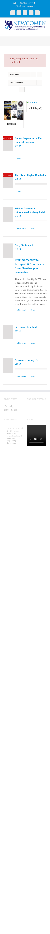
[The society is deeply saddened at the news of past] (13, 736)
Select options (21, 376)
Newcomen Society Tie (27, 360)
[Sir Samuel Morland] (8, 332)
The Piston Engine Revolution (31, 175)
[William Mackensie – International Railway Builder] (8, 214)
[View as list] (27, 89)
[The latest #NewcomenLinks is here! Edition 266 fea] (13, 484)
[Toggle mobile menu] (45, 31)
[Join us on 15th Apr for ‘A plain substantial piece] (13, 810)
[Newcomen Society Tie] (8, 365)
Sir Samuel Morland (26, 327)
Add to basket (21, 228)
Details (19, 158)
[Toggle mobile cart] (40, 31)
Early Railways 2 (24, 245)
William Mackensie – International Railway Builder (31, 210)
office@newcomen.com (25, 6)
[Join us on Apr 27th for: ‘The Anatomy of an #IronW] (13, 660)
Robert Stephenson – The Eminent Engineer (28, 140)
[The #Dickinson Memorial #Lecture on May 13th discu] (13, 571)
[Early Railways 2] (8, 250)
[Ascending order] (39, 74)
